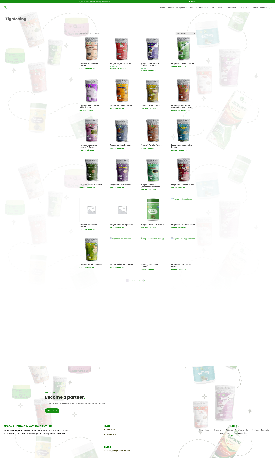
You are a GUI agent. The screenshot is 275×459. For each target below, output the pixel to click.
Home (162, 8)
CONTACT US (52, 411)
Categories (180, 8)
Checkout (221, 8)
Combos (170, 8)
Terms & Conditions (259, 8)
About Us (193, 8)
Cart (213, 8)
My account (204, 8)
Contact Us (231, 8)
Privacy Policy (243, 8)
